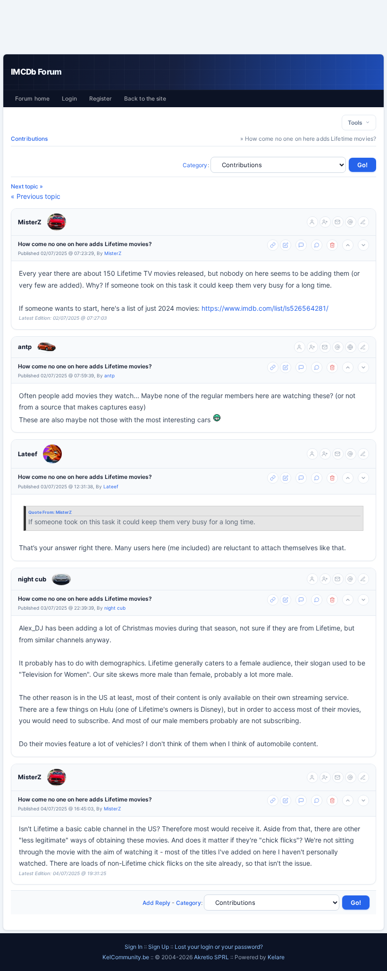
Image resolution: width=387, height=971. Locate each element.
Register (100, 98)
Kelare (276, 957)
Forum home (32, 98)
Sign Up (158, 946)
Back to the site (145, 98)
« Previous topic (35, 196)
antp (25, 346)
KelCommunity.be (126, 957)
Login (69, 98)
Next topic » (27, 186)
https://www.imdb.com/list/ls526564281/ (265, 308)
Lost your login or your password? (219, 946)
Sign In (134, 946)
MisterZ (30, 222)
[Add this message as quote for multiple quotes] (317, 245)
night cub (32, 579)
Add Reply (156, 902)
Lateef (27, 454)
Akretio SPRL (212, 957)
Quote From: (42, 512)
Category (195, 165)
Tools (356, 122)
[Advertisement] (193, 27)
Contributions (29, 138)
